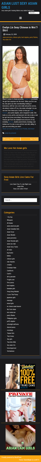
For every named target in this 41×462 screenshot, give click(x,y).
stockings (10, 330)
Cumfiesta (10, 271)
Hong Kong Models (13, 291)
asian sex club (11, 244)
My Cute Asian (11, 309)
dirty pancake (11, 277)
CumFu (9, 274)
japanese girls (11, 297)
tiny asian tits (7, 40)
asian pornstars (7, 37)
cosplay (9, 265)
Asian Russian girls (12, 241)
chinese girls (17, 37)
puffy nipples (11, 321)
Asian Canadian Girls (13, 229)
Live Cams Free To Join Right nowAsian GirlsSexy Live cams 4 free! (20, 186)
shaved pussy (11, 327)
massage (9, 300)
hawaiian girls (11, 288)
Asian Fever (10, 232)
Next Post (33, 139)
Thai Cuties (10, 336)
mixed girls (10, 303)
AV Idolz (9, 250)
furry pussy (10, 282)
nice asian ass (11, 312)
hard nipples (25, 37)
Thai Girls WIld (11, 342)
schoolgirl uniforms (13, 324)
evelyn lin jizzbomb (10, 133)
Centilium (27, 460)
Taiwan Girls (10, 333)
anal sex (10, 122)
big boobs (10, 253)
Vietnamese (10, 351)
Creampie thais (11, 268)
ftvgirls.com (10, 280)
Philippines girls (12, 318)
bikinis (9, 256)
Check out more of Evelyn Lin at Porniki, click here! (18, 129)
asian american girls (13, 226)
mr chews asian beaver (14, 306)
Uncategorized (11, 348)
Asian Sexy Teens (12, 247)
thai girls (9, 339)
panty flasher (34, 37)
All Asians (10, 223)
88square (10, 220)
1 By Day (9, 217)
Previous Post (8, 139)
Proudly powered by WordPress (11, 457)
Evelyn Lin (27, 99)
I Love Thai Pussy (12, 294)
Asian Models (11, 235)
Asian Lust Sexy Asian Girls (19, 5)
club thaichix (11, 262)
